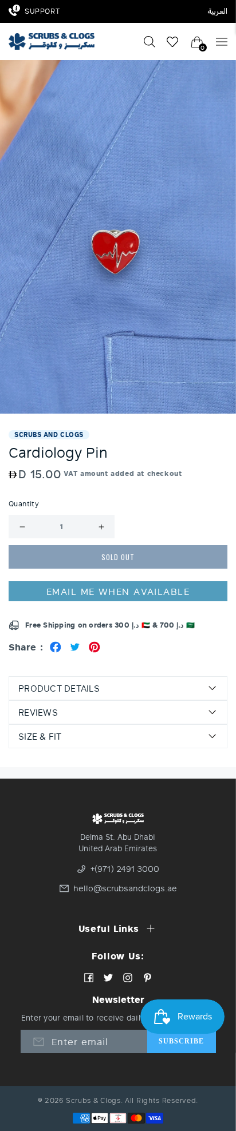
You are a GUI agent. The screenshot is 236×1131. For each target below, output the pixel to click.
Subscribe (181, 1041)
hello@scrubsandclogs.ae (122, 888)
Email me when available (118, 591)
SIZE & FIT (40, 736)
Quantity (24, 504)
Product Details (59, 688)
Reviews (38, 712)
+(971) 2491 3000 (125, 869)
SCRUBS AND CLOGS (49, 434)
